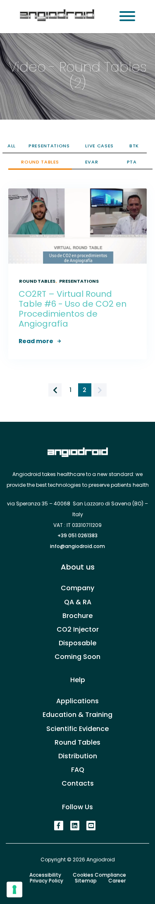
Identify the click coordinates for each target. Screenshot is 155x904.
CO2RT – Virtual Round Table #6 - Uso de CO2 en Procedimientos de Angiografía (72, 308)
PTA (132, 162)
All (11, 145)
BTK (134, 145)
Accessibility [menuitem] (45, 875)
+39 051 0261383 (77, 535)
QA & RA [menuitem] (77, 602)
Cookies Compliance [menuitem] (99, 875)
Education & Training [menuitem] (77, 714)
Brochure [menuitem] (77, 615)
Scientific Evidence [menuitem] (77, 728)
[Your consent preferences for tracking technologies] (14, 889)
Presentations (49, 145)
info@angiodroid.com (77, 546)
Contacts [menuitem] (78, 783)
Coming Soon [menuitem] (77, 656)
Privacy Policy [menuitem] (46, 881)
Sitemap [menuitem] (86, 881)
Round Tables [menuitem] (77, 742)
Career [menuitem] (117, 881)
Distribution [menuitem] (77, 756)
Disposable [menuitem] (77, 643)
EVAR (91, 162)
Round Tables (40, 162)
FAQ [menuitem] (77, 769)
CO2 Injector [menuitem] (78, 629)
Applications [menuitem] (77, 701)
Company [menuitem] (77, 588)
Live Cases (99, 145)
